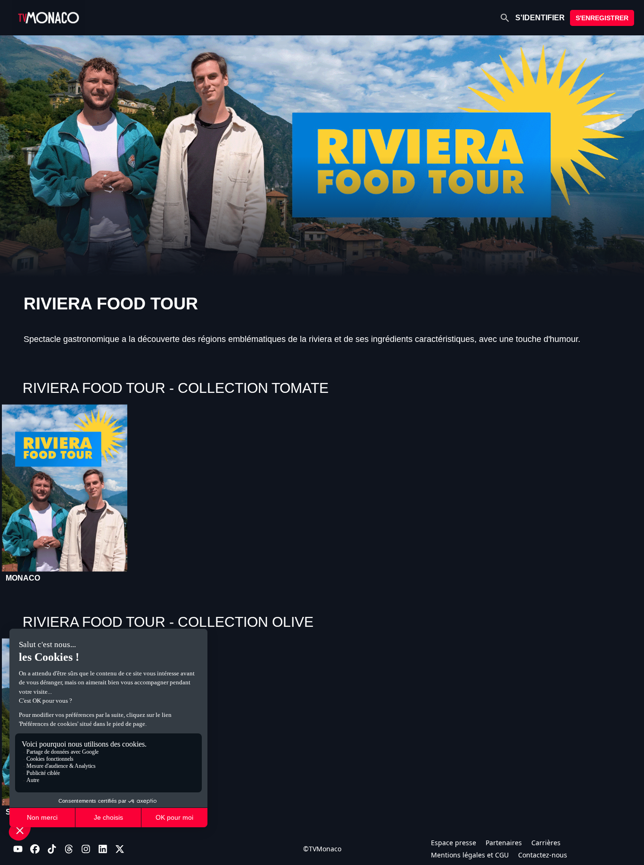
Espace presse (453, 842)
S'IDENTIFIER (540, 18)
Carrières (546, 842)
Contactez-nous (542, 854)
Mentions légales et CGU (470, 854)
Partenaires (504, 842)
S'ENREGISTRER (602, 18)
